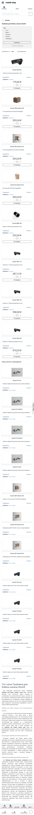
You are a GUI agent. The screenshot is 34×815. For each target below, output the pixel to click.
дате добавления (21, 51)
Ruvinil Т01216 (17, 380)
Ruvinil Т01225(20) (17, 438)
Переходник (9, 38)
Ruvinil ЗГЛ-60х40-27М (17, 185)
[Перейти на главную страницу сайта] (13, 3)
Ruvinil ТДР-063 (17, 70)
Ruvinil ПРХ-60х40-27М (17, 524)
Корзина (30, 8)
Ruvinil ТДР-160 (17, 300)
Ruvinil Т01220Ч (17, 611)
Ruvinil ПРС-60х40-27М (17, 553)
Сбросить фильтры (17, 45)
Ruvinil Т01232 (17, 467)
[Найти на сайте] (30, 14)
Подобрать (17, 42)
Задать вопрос (33, 407)
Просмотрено (24, 813)
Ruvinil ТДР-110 (17, 261)
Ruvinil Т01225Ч (17, 640)
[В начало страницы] (30, 812)
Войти (17, 8)
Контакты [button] (4, 8)
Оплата (10, 807)
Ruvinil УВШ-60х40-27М (17, 108)
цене (12, 51)
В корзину (17, 88)
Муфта (8, 32)
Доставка (17, 807)
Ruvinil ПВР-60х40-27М (17, 495)
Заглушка (8, 34)
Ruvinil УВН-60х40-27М (17, 146)
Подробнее (6, 77)
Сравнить (4, 813)
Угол (7, 30)
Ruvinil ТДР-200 (17, 338)
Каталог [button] (5, 807)
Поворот (8, 36)
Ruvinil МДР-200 (17, 223)
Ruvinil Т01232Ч (17, 668)
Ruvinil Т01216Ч (17, 582)
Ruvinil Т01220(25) (17, 409)
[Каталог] (3, 2)
